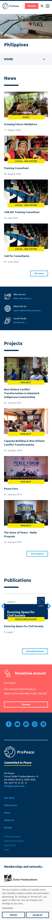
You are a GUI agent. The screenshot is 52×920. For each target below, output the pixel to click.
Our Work (9, 797)
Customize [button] (7, 908)
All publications (35, 651)
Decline (13, 915)
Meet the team (21, 298)
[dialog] (26, 903)
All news (39, 273)
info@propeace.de (14, 786)
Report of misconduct (14, 841)
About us (9, 820)
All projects (37, 553)
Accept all (37, 915)
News (7, 812)
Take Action (10, 805)
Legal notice (9, 845)
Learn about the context (27, 310)
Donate (32, 6)
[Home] (10, 6)
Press (6, 849)
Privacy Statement (12, 836)
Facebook (19, 322)
